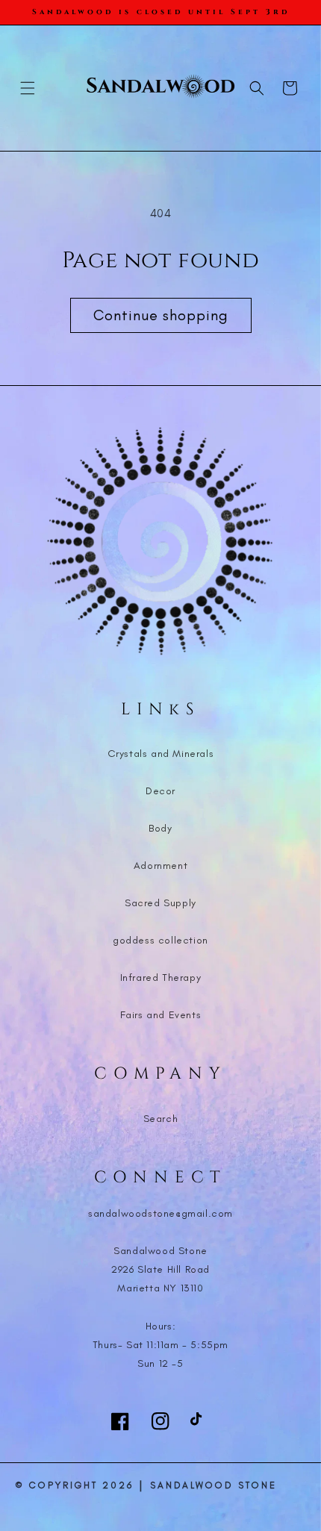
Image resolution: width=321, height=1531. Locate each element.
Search (160, 1118)
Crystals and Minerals (160, 753)
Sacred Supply (160, 903)
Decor (160, 791)
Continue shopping (160, 315)
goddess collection (160, 940)
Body (160, 828)
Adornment (160, 865)
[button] (27, 88)
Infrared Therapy (161, 977)
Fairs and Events (161, 1014)
